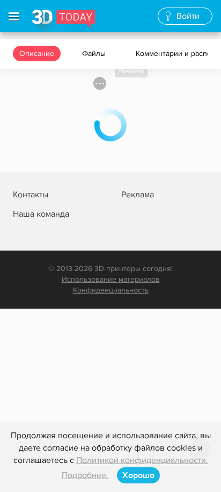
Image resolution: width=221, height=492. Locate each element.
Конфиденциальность (111, 290)
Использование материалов (111, 279)
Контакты (30, 194)
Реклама (131, 71)
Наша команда (41, 214)
